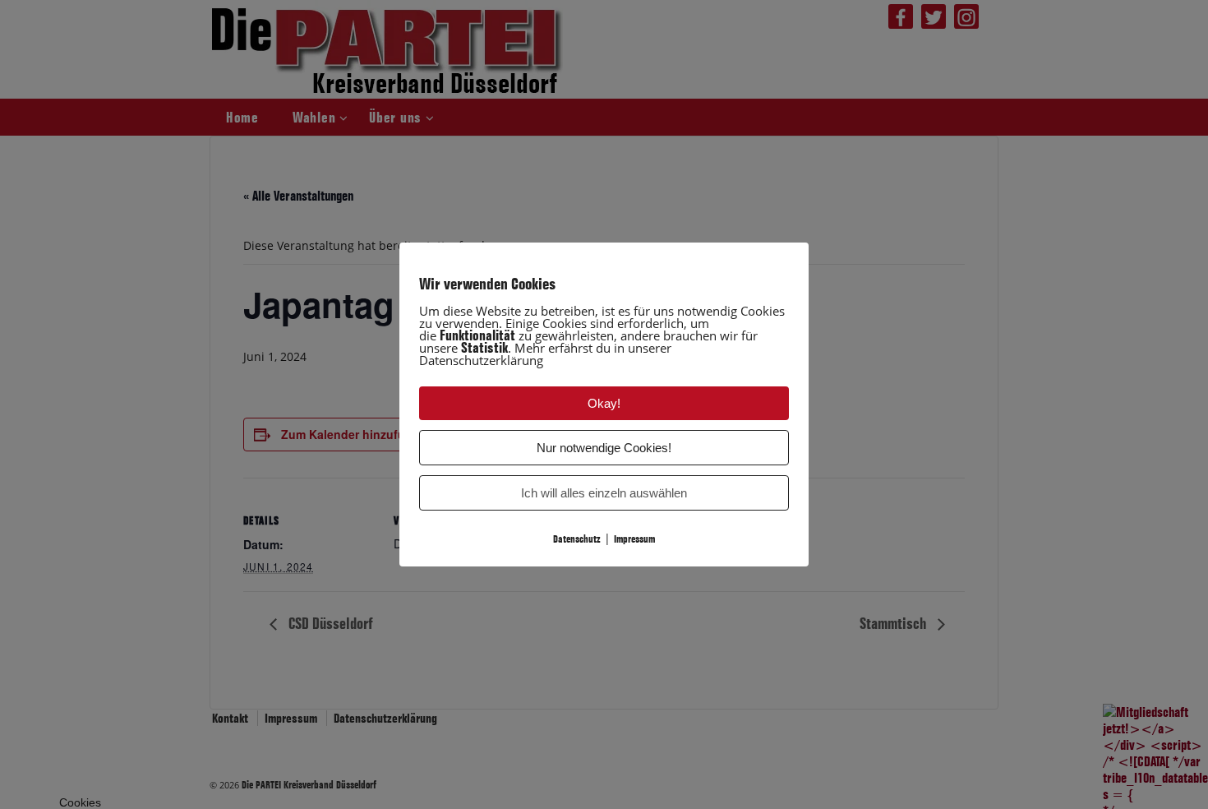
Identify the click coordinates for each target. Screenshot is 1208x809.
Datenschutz (577, 538)
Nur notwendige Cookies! (604, 448)
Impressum (634, 538)
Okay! (604, 403)
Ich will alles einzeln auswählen (604, 493)
